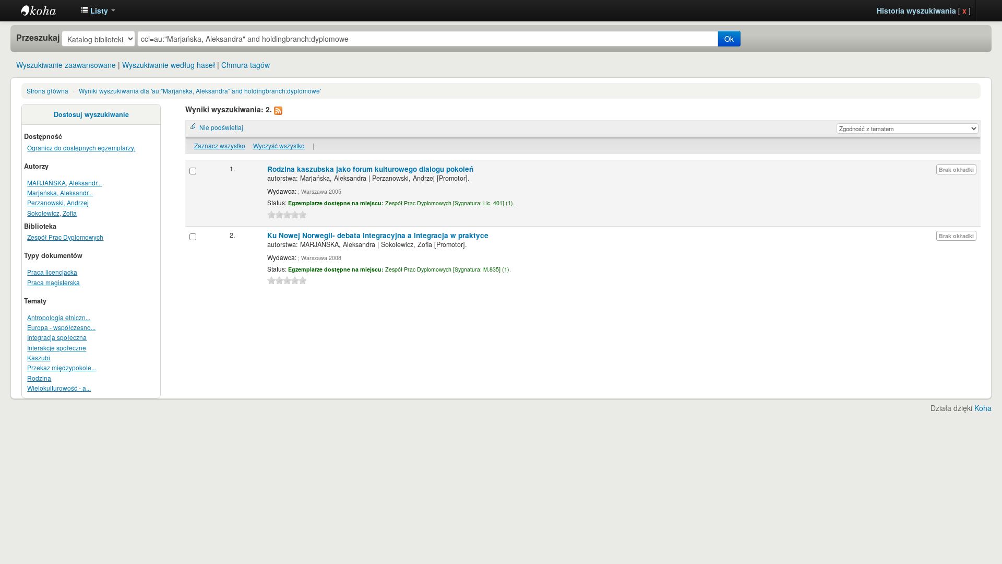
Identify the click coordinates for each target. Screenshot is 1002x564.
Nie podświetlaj (221, 127)
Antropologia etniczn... (58, 317)
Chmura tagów (245, 65)
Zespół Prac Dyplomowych (65, 236)
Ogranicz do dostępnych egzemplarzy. (81, 147)
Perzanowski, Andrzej (58, 202)
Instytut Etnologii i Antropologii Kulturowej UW (47, 10)
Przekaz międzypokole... (61, 367)
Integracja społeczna (57, 337)
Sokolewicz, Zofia (52, 212)
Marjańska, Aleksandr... (60, 192)
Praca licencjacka (52, 271)
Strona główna (47, 90)
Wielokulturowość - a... (59, 387)
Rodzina (39, 377)
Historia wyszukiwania (916, 10)
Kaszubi (38, 357)
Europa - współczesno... (61, 327)
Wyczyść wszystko (279, 145)
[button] (98, 10)
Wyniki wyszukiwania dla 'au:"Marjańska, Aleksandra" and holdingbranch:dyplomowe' (200, 90)
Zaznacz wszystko (219, 145)
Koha (983, 408)
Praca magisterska (53, 282)
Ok (729, 38)
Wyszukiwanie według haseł (168, 65)
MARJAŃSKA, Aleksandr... (64, 182)
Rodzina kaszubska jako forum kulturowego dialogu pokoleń (370, 169)
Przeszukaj (37, 37)
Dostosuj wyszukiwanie (91, 114)
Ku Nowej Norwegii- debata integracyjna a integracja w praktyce (377, 235)
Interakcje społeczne (56, 347)
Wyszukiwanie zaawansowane (66, 65)
